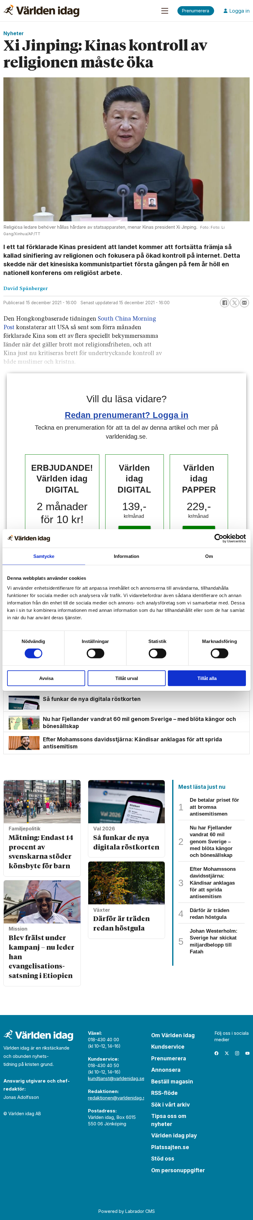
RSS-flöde (164, 1093)
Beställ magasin (172, 1082)
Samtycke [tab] (44, 556)
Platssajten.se (170, 1147)
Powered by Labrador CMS (126, 1211)
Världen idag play (174, 1135)
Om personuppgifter (178, 1170)
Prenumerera (168, 1058)
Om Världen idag (173, 1035)
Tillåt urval (126, 678)
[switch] (95, 653)
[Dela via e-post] (244, 302)
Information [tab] (126, 556)
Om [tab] (209, 556)
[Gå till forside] (41, 11)
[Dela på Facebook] (224, 302)
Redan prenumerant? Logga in (127, 415)
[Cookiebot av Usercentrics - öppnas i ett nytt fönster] (219, 538)
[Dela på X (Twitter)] (234, 302)
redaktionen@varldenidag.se (118, 1098)
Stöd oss (162, 1159)
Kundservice (168, 1047)
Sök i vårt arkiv (170, 1105)
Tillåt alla (207, 678)
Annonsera (165, 1070)
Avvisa (46, 678)
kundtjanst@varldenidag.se (116, 1078)
